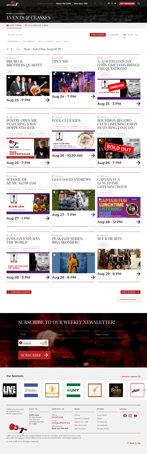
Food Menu (102, 415)
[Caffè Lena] (12, 5)
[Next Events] (11, 49)
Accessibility (102, 425)
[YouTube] (115, 4)
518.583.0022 (57, 417)
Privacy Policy (103, 429)
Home (77, 415)
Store (99, 418)
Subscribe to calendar (128, 299)
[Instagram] (112, 4)
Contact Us (102, 422)
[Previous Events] (7, 49)
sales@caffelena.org (61, 423)
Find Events (97, 35)
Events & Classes (15, 14)
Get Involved (80, 429)
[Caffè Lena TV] (100, 3)
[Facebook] (109, 4)
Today (18, 49)
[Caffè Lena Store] (95, 4)
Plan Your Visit (80, 425)
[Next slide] (144, 390)
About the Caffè (81, 422)
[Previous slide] (2, 390)
